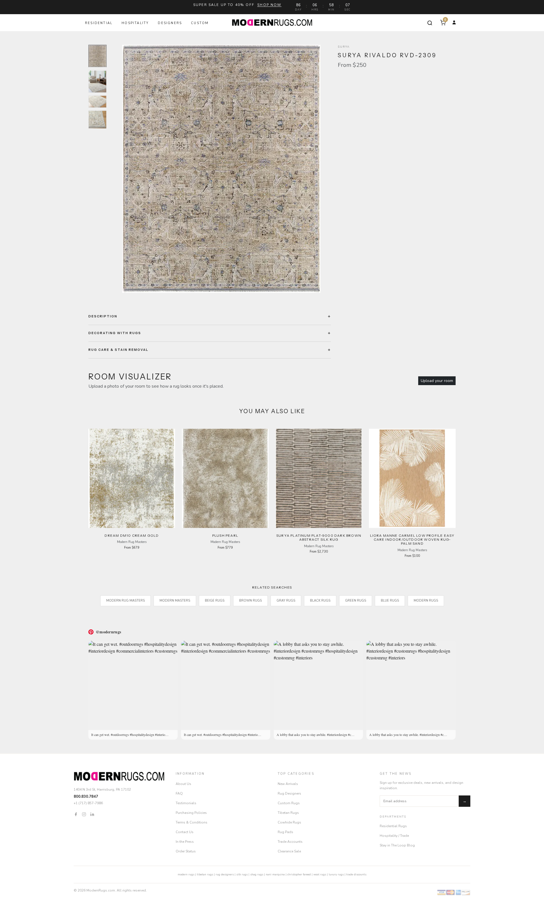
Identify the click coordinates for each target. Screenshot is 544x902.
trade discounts (356, 874)
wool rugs (319, 874)
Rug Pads (285, 832)
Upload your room (437, 380)
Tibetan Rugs (288, 812)
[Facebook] (76, 814)
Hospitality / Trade (394, 835)
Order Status (186, 851)
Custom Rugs (289, 803)
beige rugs (214, 600)
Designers (170, 23)
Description (102, 316)
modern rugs (186, 874)
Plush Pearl (225, 535)
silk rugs (242, 874)
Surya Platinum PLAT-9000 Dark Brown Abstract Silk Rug (318, 537)
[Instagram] (84, 814)
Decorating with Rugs (114, 333)
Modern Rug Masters (125, 600)
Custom (200, 23)
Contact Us (185, 832)
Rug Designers (289, 793)
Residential (98, 23)
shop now (269, 5)
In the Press (185, 841)
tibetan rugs (205, 874)
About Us (183, 784)
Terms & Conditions (191, 822)
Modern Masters (175, 600)
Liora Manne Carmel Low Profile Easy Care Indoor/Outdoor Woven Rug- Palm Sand (412, 539)
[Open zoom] (221, 169)
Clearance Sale (289, 851)
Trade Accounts (290, 841)
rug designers (225, 874)
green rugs (355, 600)
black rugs (320, 600)
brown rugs (250, 600)
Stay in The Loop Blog (397, 845)
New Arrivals (288, 784)
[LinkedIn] (92, 814)
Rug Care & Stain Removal (118, 350)
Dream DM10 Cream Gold (132, 535)
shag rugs (256, 874)
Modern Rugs (426, 600)
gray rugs (286, 600)
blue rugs (390, 600)
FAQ (179, 793)
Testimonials (186, 803)
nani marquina (275, 874)
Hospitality (135, 23)
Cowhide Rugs (289, 822)
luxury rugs (336, 874)
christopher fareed (299, 874)
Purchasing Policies (191, 812)
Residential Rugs (393, 826)
